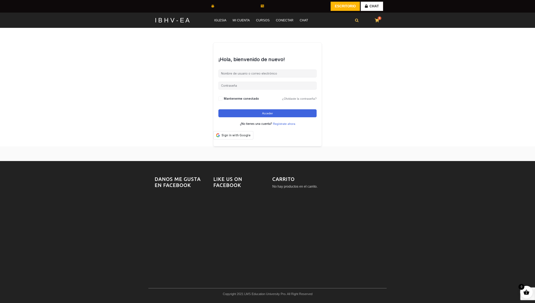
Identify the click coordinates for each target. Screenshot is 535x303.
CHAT (374, 6)
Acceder (267, 113)
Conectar (284, 20)
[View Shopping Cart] (377, 20)
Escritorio (345, 6)
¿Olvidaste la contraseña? (299, 98)
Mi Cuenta (241, 20)
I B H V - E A (172, 20)
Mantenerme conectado (241, 98)
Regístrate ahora (284, 123)
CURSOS (263, 20)
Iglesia (220, 20)
